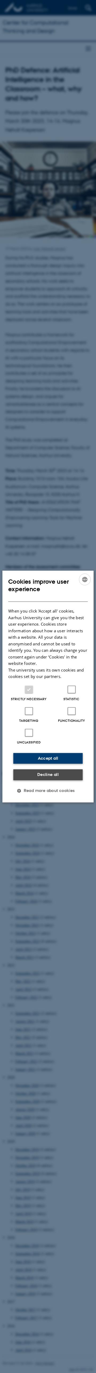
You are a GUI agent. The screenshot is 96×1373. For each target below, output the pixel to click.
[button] (48, 790)
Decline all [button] (48, 774)
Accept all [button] (48, 758)
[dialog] (48, 686)
